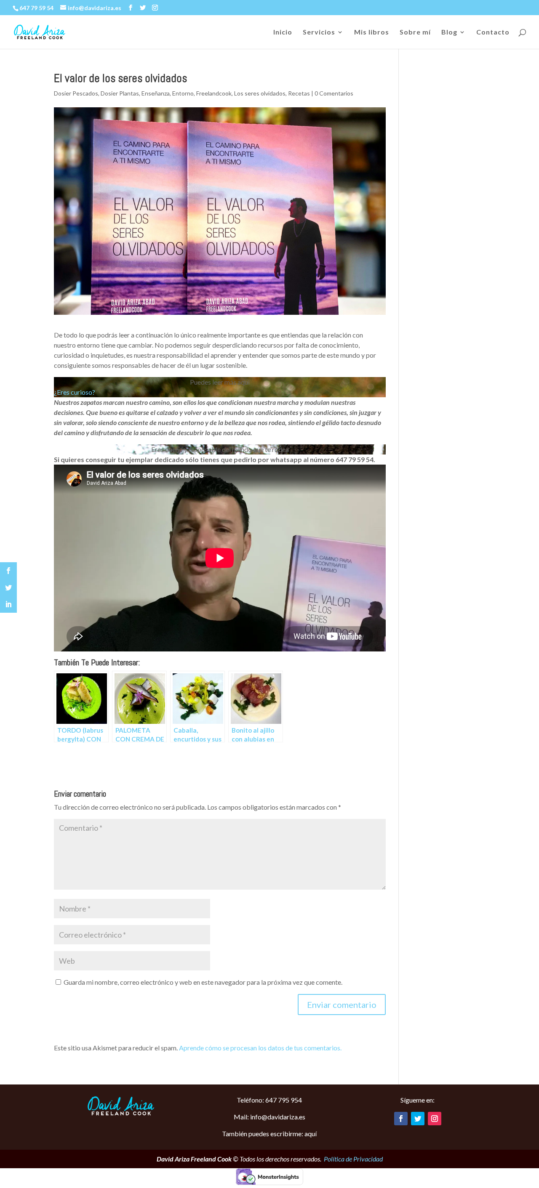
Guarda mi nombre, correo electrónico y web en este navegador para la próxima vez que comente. (203, 982)
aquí (310, 1134)
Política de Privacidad (353, 1159)
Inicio (282, 32)
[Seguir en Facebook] (401, 1118)
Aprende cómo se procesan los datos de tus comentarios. (260, 1048)
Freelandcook (214, 93)
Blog (449, 32)
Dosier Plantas (120, 93)
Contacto (493, 32)
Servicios (319, 32)
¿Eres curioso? (74, 392)
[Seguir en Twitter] (417, 1118)
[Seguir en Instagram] (434, 1118)
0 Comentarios (334, 93)
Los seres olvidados (260, 93)
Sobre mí (415, 32)
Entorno (183, 93)
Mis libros (371, 32)
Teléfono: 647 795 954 (269, 1100)
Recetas (299, 93)
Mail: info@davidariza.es (269, 1117)
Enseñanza (155, 93)
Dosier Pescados (76, 93)
